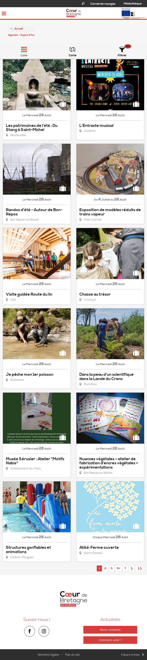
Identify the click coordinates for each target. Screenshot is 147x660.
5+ (118, 568)
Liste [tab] (24, 55)
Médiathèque (133, 3)
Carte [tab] (72, 55)
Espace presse (130, 655)
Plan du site (72, 655)
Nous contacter (110, 630)
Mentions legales (48, 655)
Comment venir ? (110, 640)
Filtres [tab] (122, 55)
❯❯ (139, 568)
